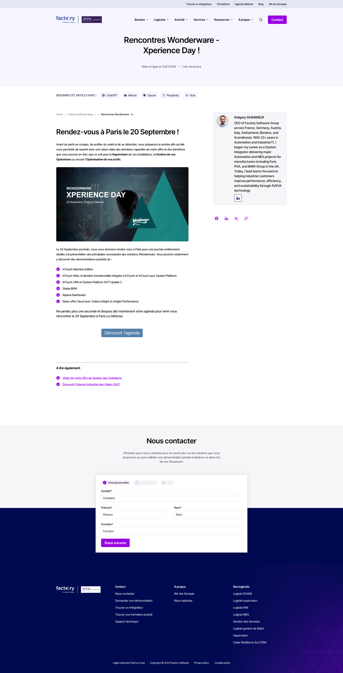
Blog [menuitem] (261, 4)
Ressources (221, 19)
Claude (151, 95)
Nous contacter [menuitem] (124, 593)
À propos (244, 19)
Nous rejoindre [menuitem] (183, 600)
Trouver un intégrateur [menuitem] (199, 4)
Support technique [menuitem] (126, 621)
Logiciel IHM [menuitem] (240, 607)
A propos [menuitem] (180, 586)
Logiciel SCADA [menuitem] (242, 593)
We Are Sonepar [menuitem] (278, 4)
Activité (180, 19)
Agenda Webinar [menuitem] (244, 4)
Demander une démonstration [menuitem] (134, 600)
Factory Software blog (80, 114)
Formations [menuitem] (223, 4)
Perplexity (173, 95)
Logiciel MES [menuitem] (241, 614)
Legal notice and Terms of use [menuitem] (129, 662)
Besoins (140, 19)
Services (199, 19)
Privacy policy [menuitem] (201, 662)
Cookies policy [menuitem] (222, 662)
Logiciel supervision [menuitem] (245, 600)
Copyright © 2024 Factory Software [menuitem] (169, 662)
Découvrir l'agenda (122, 332)
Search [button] (261, 19)
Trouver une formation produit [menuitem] (133, 614)
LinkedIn (238, 198)
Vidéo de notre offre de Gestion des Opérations (92, 378)
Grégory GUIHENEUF (249, 117)
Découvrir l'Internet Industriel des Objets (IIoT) (91, 384)
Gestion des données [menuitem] (246, 621)
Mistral (132, 95)
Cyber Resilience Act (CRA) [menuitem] (250, 642)
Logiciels (159, 19)
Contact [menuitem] (120, 586)
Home (59, 114)
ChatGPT (112, 95)
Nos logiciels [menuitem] (241, 586)
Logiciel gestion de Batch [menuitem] (248, 628)
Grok (192, 95)
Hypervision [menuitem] (240, 635)
